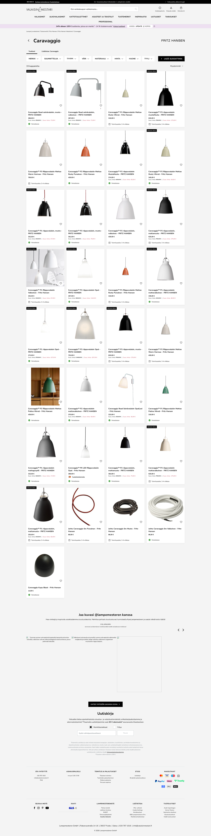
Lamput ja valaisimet (32, 31)
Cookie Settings (138, 810)
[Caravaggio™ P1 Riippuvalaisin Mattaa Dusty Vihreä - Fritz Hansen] (126, 99)
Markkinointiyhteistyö (137, 817)
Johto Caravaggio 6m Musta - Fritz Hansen (123, 529)
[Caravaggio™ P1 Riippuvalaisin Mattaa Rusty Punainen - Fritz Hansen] (126, 277)
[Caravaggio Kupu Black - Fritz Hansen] (45, 572)
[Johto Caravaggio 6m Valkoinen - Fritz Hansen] (166, 515)
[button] (61, 105)
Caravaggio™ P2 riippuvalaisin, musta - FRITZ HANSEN (85, 232)
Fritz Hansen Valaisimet (65, 31)
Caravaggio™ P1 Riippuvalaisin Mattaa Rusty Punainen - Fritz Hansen (124, 291)
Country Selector (105, 817)
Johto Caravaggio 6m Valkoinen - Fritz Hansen (164, 529)
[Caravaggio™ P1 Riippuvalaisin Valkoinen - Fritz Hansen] (45, 277)
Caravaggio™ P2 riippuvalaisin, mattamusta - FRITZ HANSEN (121, 469)
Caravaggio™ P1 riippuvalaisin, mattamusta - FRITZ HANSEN (41, 529)
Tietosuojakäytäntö (106, 814)
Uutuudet (156, 16)
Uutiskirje (138, 775)
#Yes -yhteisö (138, 808)
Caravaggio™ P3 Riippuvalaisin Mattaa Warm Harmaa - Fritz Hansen (44, 172)
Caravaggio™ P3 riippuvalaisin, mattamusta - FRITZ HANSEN (161, 232)
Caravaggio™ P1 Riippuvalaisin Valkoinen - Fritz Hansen (41, 291)
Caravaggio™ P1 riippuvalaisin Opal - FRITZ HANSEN (44, 350)
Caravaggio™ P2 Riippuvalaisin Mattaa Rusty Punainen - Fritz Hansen (84, 172)
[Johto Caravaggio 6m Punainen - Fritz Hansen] (85, 515)
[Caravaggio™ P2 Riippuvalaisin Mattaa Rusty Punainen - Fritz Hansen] (85, 158)
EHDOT (105, 812)
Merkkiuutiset (137, 812)
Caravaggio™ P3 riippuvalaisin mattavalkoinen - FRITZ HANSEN (162, 469)
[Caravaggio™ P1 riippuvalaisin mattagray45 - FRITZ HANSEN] (45, 455)
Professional (105, 21)
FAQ (41, 780)
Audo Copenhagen (169, 808)
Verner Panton (169, 810)
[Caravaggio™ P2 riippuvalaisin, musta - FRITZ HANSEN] (85, 218)
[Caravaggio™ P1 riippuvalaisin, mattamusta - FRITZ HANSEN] (45, 515)
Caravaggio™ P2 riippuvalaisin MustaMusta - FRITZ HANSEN (121, 172)
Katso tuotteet (119, 26)
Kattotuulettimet (78, 16)
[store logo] (39, 9)
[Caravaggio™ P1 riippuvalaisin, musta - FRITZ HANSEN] (45, 218)
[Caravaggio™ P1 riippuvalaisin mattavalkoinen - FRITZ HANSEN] (166, 277)
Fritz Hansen (53, 31)
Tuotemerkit (44, 31)
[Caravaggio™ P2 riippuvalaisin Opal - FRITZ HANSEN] (85, 277)
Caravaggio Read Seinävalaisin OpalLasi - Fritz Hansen (125, 409)
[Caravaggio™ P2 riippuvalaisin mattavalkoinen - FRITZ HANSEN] (85, 395)
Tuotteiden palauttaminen (105, 778)
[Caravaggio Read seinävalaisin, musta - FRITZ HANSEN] (45, 99)
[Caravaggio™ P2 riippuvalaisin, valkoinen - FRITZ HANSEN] (126, 218)
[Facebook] (34, 808)
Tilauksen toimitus (105, 775)
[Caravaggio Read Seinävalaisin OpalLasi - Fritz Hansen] (126, 395)
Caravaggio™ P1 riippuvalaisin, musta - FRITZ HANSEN (45, 232)
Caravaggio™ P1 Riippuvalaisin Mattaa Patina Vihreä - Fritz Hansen (165, 409)
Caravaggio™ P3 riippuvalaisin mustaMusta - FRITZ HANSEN (161, 113)
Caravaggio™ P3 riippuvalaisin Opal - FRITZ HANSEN (84, 350)
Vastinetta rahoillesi (169, 812)
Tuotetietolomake (78, 477)
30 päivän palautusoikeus (138, 778)
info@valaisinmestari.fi (41, 778)
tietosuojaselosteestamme (115, 752)
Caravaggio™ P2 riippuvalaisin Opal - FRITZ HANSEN (84, 291)
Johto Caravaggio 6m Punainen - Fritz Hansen (84, 529)
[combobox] (103, 9)
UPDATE (139, 26)
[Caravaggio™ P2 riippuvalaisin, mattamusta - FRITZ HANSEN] (126, 455)
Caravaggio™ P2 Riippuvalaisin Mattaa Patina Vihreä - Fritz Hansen (44, 409)
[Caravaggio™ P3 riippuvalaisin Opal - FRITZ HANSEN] (85, 336)
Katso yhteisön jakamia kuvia (104, 704)
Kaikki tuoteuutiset (170, 817)
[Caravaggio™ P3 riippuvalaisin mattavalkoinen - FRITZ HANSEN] (166, 455)
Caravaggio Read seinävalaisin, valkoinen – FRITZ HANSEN (81, 113)
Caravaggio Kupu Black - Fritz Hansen (44, 587)
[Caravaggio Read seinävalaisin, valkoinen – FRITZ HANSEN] (85, 99)
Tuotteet (32, 51)
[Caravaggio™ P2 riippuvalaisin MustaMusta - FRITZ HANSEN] (126, 158)
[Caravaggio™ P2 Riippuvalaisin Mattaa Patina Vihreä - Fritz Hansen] (45, 395)
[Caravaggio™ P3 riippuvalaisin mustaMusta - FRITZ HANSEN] (166, 99)
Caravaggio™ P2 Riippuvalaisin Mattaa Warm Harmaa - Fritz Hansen (165, 350)
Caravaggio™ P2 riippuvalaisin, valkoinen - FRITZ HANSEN (121, 232)
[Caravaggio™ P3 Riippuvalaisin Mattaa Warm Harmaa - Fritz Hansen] (45, 158)
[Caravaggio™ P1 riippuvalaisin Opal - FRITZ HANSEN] (45, 336)
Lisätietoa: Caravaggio (50, 51)
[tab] (33, 58)
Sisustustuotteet (169, 814)
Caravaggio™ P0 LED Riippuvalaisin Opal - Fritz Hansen (83, 469)
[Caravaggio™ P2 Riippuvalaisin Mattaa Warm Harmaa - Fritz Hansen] (166, 336)
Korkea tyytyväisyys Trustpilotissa (47, 2)
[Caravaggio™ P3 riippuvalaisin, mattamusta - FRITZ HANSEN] (166, 218)
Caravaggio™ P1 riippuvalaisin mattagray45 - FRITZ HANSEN (41, 469)
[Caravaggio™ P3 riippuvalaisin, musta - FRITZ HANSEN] (126, 336)
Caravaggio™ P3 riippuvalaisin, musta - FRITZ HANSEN (125, 350)
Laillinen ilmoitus (105, 810)
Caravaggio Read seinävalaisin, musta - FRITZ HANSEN (45, 113)
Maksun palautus (105, 780)
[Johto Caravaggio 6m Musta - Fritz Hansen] (126, 515)
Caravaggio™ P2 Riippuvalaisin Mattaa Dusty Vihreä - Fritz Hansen (165, 172)
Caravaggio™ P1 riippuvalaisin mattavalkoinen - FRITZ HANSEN (162, 291)
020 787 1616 (41, 775)
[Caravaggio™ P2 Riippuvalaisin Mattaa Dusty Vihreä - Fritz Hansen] (166, 158)
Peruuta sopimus (105, 782)
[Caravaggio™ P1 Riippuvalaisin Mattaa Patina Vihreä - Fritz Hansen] (166, 395)
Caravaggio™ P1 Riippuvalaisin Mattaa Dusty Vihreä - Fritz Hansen (124, 113)
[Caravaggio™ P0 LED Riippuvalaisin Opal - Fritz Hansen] (85, 455)
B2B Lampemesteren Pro (138, 814)
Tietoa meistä (105, 808)
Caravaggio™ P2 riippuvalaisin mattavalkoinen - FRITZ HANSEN (82, 409)
